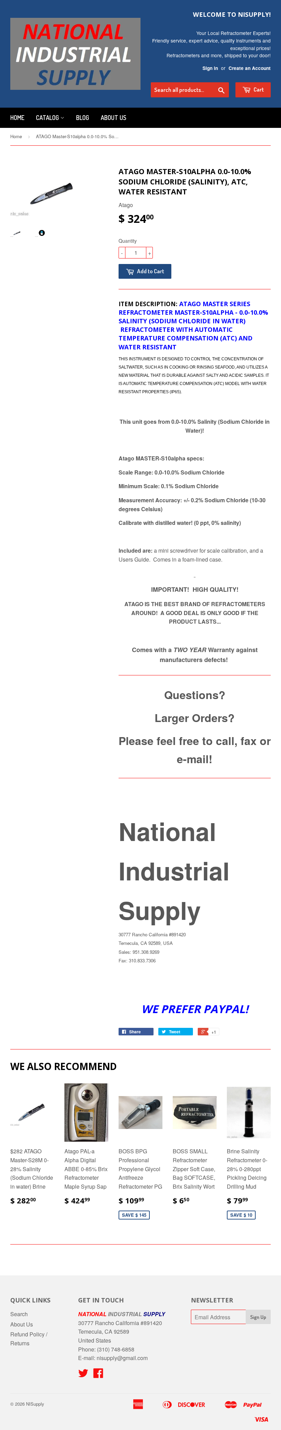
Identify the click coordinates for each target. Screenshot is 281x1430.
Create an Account (250, 68)
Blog (82, 117)
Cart (258, 89)
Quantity (128, 240)
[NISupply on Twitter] (83, 1375)
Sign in (210, 68)
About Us (113, 117)
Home (17, 117)
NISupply (35, 1404)
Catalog (48, 117)
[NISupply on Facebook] (98, 1375)
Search (19, 1314)
